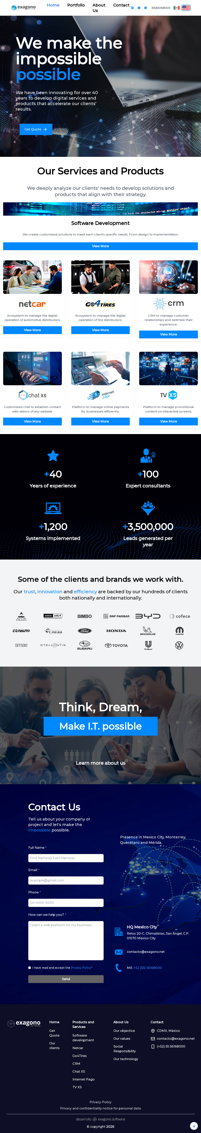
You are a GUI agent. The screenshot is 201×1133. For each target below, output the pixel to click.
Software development (83, 1038)
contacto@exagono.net (146, 952)
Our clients (54, 1045)
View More (100, 246)
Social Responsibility (124, 1049)
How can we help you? (47, 915)
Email (33, 870)
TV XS (77, 1087)
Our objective (124, 1031)
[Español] (177, 8)
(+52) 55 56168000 (171, 1046)
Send (66, 979)
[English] (186, 7)
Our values (121, 1038)
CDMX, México (168, 1031)
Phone (34, 892)
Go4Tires (79, 1056)
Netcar (77, 1048)
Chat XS (78, 1071)
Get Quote (54, 1033)
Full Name (37, 848)
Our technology (125, 1059)
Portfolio (76, 5)
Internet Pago (83, 1079)
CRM (76, 1064)
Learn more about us (100, 763)
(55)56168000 (161, 8)
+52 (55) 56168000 (147, 968)
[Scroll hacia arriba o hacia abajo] (194, 1126)
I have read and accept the (62, 967)
